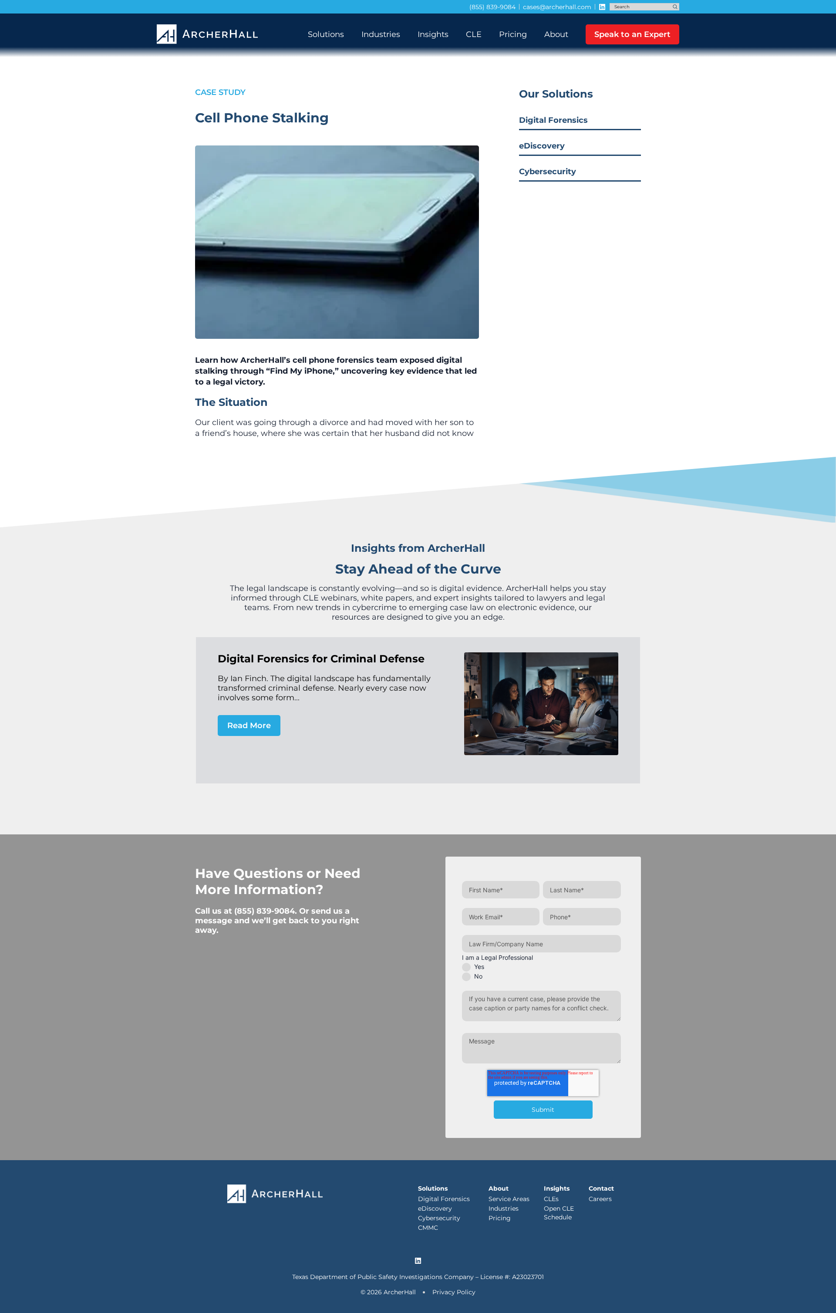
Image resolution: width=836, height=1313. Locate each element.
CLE (474, 34)
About (556, 34)
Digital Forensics (553, 120)
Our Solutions (556, 94)
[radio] (541, 967)
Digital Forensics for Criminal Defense (321, 658)
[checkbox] (541, 971)
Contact (601, 1188)
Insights (433, 34)
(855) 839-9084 (264, 911)
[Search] (675, 6)
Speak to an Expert (632, 34)
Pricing (513, 34)
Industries (380, 34)
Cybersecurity (547, 171)
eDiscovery (542, 146)
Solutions (326, 34)
